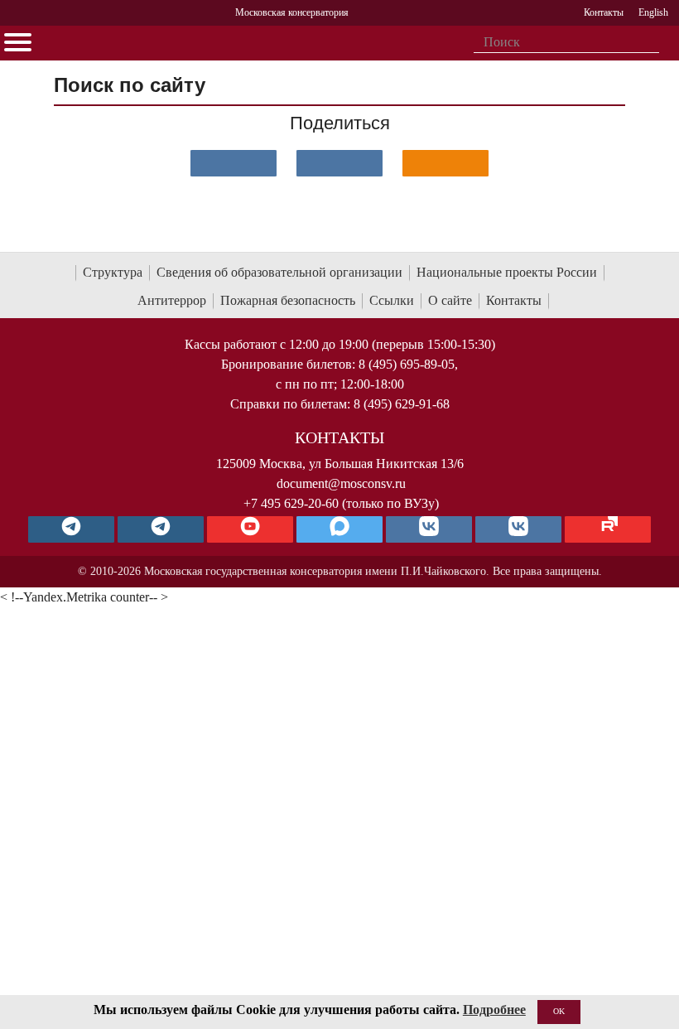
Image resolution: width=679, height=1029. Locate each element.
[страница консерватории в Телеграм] (71, 529)
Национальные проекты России (507, 272)
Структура (112, 272)
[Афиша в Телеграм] (608, 529)
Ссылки (391, 300)
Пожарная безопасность (287, 300)
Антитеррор (171, 300)
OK (559, 1011)
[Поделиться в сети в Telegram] (339, 163)
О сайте (450, 300)
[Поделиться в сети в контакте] (233, 163)
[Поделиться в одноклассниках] (445, 163)
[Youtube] (250, 529)
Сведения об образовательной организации (279, 272)
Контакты (514, 300)
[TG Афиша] (161, 529)
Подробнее (494, 1009)
